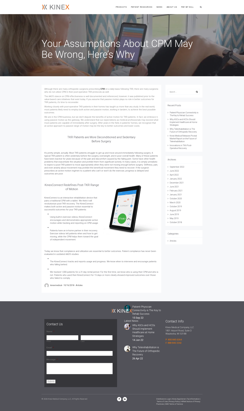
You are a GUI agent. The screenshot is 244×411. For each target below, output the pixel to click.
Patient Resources (141, 7)
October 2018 (176, 222)
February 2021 (176, 191)
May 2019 (174, 218)
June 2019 (174, 214)
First (49, 341)
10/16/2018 (69, 285)
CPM (102, 89)
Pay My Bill (187, 7)
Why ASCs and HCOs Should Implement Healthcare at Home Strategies (183, 122)
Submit (51, 381)
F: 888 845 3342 (173, 343)
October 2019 (176, 206)
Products (121, 7)
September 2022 (177, 167)
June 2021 (174, 187)
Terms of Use (162, 401)
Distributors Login (163, 399)
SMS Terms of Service (174, 404)
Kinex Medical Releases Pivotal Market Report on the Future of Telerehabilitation (183, 139)
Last (83, 341)
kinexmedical (56, 285)
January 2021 (176, 194)
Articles (79, 285)
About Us (172, 7)
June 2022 (174, 171)
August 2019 (175, 210)
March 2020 (175, 202)
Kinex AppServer (179, 399)
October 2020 (176, 198)
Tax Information (193, 399)
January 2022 (176, 179)
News (159, 7)
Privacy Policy (174, 401)
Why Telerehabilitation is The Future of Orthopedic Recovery (146, 351)
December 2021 (177, 183)
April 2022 (174, 175)
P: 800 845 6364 (173, 339)
